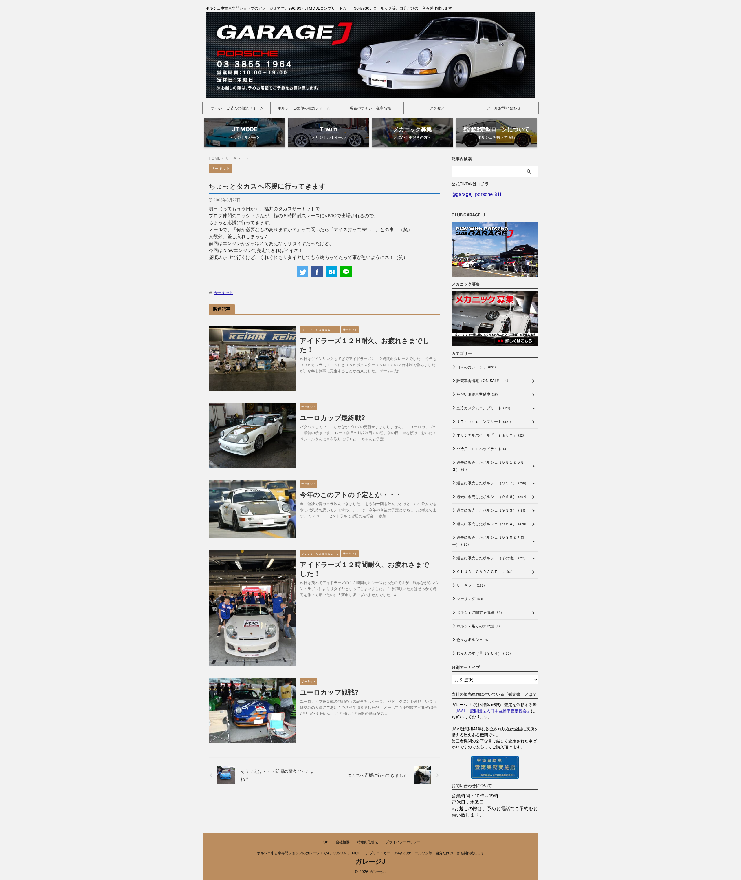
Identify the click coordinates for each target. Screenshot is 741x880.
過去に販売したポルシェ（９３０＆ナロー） (488, 541)
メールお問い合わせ (504, 108)
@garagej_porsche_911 (476, 194)
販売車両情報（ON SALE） (482, 380)
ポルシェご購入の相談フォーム (237, 108)
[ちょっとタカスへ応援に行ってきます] (331, 271)
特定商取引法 (367, 842)
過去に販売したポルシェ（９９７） (491, 483)
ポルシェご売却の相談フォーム (304, 108)
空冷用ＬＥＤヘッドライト (481, 448)
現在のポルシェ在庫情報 (370, 108)
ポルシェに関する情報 (479, 612)
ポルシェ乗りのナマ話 (478, 626)
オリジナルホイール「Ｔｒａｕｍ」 (490, 435)
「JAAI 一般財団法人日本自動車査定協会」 (491, 710)
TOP (324, 842)
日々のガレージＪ (476, 367)
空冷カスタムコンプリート (483, 408)
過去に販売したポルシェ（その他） (491, 558)
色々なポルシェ (473, 639)
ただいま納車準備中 (477, 394)
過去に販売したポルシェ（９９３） (490, 510)
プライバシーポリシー (403, 842)
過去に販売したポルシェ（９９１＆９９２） (488, 466)
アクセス (437, 108)
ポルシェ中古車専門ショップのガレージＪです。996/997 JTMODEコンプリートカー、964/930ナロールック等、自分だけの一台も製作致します (370, 853)
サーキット (223, 292)
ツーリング (469, 598)
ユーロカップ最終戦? (332, 418)
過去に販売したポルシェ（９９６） (491, 496)
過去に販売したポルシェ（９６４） (491, 523)
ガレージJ (370, 861)
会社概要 (343, 842)
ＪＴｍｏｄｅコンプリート (483, 421)
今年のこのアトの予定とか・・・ (351, 495)
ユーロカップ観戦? (329, 692)
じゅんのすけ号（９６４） (483, 653)
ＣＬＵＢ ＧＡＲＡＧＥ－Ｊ (484, 571)
